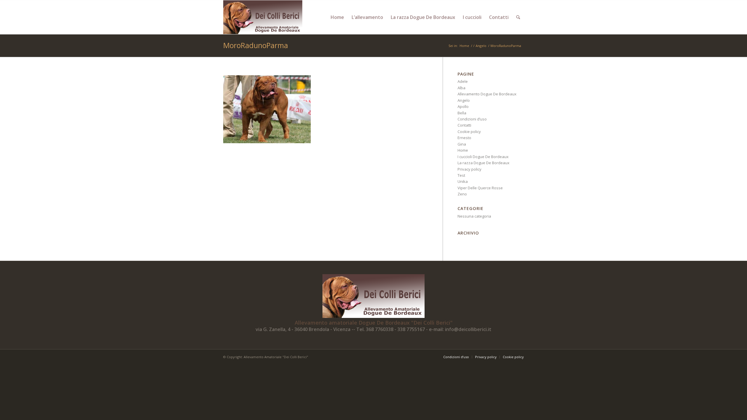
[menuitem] (337, 17)
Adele (463, 81)
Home (463, 150)
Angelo (464, 100)
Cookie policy (469, 131)
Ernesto (464, 137)
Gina (462, 144)
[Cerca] (518, 17)
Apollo (463, 106)
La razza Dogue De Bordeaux (483, 162)
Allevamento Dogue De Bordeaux (487, 94)
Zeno (462, 194)
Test (461, 175)
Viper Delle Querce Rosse (480, 187)
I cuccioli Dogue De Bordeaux (483, 156)
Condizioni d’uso (472, 119)
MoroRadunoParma (255, 45)
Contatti (464, 125)
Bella (462, 113)
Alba (461, 87)
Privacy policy (469, 169)
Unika (463, 181)
